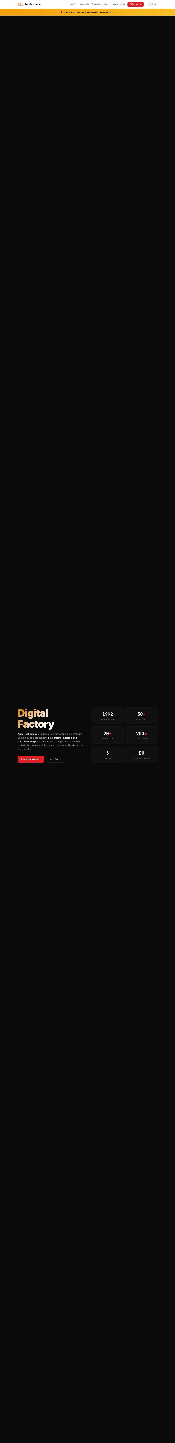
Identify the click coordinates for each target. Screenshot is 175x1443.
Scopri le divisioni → (31, 759)
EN (155, 4)
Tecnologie (96, 4)
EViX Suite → (135, 4)
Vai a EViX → (56, 759)
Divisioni (73, 4)
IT (150, 4)
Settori (106, 4)
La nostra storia (118, 4)
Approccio (84, 4)
